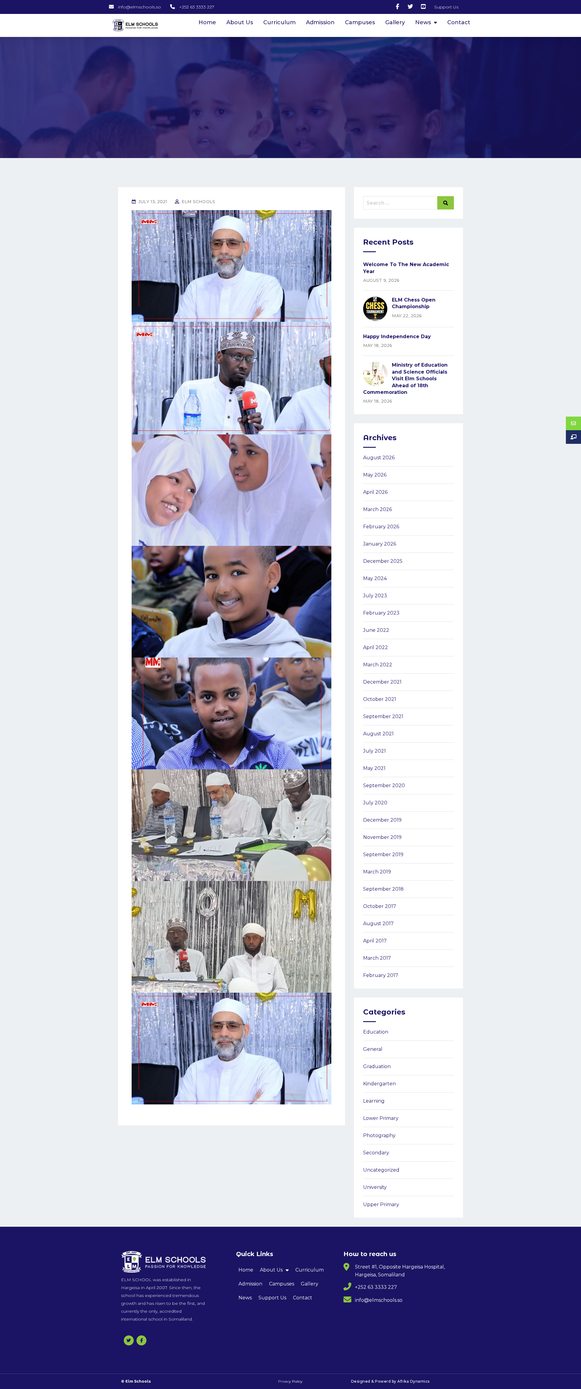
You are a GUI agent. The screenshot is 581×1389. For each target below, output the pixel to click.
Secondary (376, 1153)
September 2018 (383, 889)
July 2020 (375, 803)
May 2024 (375, 578)
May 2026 (374, 475)
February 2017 (380, 975)
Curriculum (279, 22)
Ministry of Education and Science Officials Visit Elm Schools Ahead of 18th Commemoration (405, 378)
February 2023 (381, 613)
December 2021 (382, 682)
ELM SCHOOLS (198, 201)
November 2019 (382, 837)
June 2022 (376, 630)
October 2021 (379, 699)
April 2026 (375, 492)
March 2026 (377, 509)
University (375, 1187)
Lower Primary (381, 1118)
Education (375, 1032)
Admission (320, 22)
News (423, 22)
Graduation (377, 1066)
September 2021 (383, 716)
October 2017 (379, 906)
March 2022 (377, 665)
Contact (458, 22)
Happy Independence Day (397, 336)
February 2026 (381, 527)
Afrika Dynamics (413, 1381)
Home (207, 22)
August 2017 (378, 923)
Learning (374, 1101)
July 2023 (375, 596)
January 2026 (379, 544)
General (372, 1049)
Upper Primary (381, 1204)
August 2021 (378, 734)
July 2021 (374, 751)
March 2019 (377, 872)
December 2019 (382, 820)
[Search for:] (408, 203)
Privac (290, 1381)
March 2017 (377, 958)
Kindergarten (379, 1084)
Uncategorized (381, 1170)
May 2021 (374, 768)
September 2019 (383, 854)
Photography (379, 1135)
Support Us (272, 1298)
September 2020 (384, 785)
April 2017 (375, 941)
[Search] (445, 203)
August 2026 (379, 457)
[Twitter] (129, 1340)
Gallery (395, 22)
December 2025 (382, 561)
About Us (239, 22)
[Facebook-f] (141, 1340)
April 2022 (375, 647)
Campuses (360, 22)
